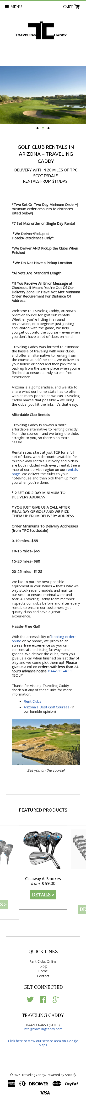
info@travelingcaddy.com (43, 1029)
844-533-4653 (60, 671)
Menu (16, 6)
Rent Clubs (32, 701)
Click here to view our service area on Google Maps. (43, 1043)
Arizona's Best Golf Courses (47, 707)
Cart (68, 6)
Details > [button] (43, 895)
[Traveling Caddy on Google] (55, 1001)
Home (43, 971)
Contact (43, 976)
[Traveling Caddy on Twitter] (30, 1001)
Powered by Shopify (61, 1075)
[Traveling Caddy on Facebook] (43, 1001)
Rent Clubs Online (43, 961)
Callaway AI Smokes (43, 878)
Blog (43, 966)
